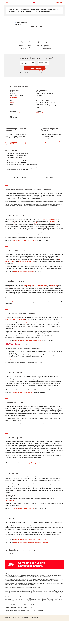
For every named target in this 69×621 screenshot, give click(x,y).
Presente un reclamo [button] (13, 142)
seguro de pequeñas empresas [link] (30, 463)
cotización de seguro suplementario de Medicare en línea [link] (29, 539)
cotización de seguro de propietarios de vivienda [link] (27, 340)
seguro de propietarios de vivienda (15, 319)
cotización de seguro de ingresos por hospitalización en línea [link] (30, 542)
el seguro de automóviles (49, 219)
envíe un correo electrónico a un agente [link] (21, 302)
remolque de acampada (40, 285)
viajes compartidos (33, 223)
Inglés (12, 102)
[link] (30, 45)
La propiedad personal (25, 322)
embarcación (54, 285)
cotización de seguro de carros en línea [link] (24, 240)
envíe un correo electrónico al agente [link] (20, 426)
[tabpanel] (34, 102)
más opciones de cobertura (26, 261)
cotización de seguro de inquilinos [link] (22, 392)
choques (7, 223)
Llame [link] (7, 302)
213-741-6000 (39, 112)
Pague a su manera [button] (50, 143)
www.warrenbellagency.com (18, 112)
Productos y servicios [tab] (20, 177)
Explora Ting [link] (9, 359)
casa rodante (27, 285)
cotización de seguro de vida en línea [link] (23, 508)
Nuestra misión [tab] (49, 177)
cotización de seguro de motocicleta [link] (23, 271)
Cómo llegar (13, 97)
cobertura (52, 221)
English (6, 2)
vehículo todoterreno (11, 287)
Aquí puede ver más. (11, 500)
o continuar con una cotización (35, 71)
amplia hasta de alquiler (18, 223)
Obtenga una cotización (34, 68)
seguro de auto (36, 258)
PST (47, 101)
